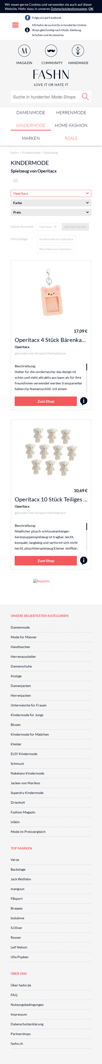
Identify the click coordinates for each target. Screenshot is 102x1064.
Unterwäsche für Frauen (28, 705)
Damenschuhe (21, 666)
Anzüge (16, 676)
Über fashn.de (21, 985)
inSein (15, 822)
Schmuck (17, 763)
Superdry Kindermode (27, 793)
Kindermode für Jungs (27, 715)
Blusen (16, 725)
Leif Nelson (19, 947)
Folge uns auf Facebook (46, 17)
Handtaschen (20, 647)
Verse (15, 860)
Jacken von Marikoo (25, 783)
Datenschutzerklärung (27, 1024)
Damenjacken (21, 686)
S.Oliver (16, 928)
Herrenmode (71, 112)
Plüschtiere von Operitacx (55, 249)
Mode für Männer (24, 637)
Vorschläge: (19, 239)
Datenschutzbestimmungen (69, 9)
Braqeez (17, 908)
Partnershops (21, 1034)
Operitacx (22, 347)
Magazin (24, 63)
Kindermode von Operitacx (56, 239)
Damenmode (30, 112)
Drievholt (18, 802)
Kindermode (30, 125)
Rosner (16, 937)
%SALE (71, 138)
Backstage (18, 869)
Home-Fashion (71, 125)
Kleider (16, 744)
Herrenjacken (21, 695)
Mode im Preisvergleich (28, 832)
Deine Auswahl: (22, 226)
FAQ (14, 995)
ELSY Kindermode (24, 754)
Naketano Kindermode (27, 773)
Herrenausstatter (23, 656)
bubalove (17, 918)
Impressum (19, 1014)
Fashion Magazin (23, 812)
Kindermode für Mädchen (30, 734)
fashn (15, 152)
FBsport (17, 898)
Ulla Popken (19, 957)
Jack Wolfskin (21, 879)
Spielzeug (51, 152)
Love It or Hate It (51, 85)
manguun (17, 889)
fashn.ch (17, 1043)
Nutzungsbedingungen (27, 1005)
